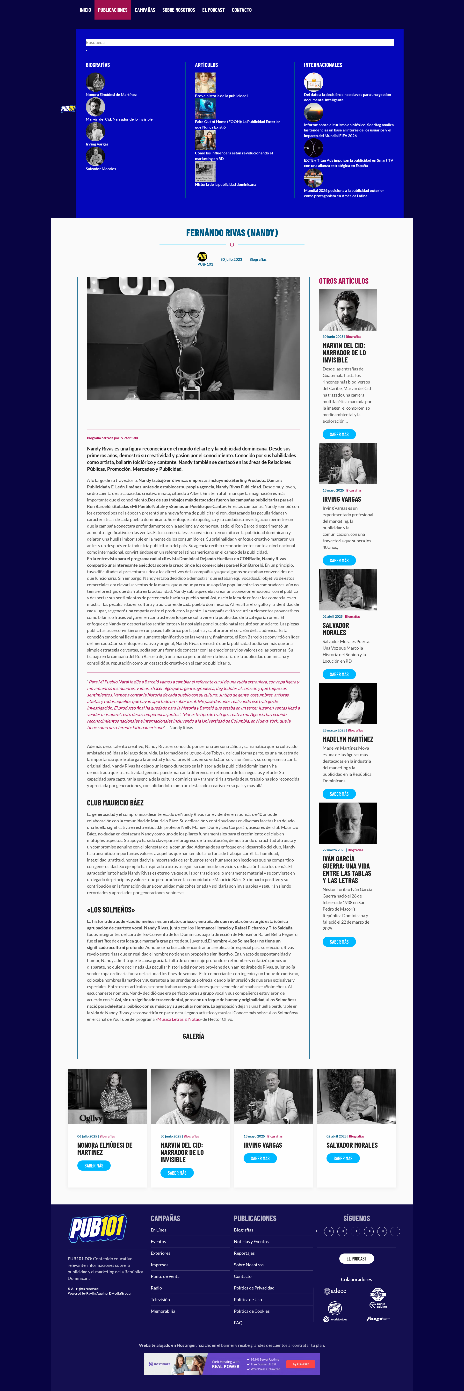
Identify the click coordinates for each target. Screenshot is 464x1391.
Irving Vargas (342, 498)
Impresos (159, 1264)
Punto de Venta (165, 1276)
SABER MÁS (339, 434)
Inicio (85, 10)
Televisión (160, 1299)
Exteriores (160, 1253)
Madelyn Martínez (348, 738)
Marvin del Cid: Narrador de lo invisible (344, 352)
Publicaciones (113, 10)
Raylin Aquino (97, 1293)
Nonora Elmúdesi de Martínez (104, 1148)
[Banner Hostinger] (232, 1363)
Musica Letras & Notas (178, 1019)
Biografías (258, 259)
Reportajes (244, 1253)
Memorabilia (163, 1311)
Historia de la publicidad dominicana (225, 184)
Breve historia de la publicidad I (221, 95)
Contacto (242, 10)
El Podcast (213, 10)
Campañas (145, 10)
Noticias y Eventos (251, 1241)
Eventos (158, 1241)
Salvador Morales (336, 629)
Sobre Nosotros (178, 10)
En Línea (159, 1229)
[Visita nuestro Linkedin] (395, 1231)
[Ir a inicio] (98, 1228)
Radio (156, 1287)
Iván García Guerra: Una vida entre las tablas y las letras (347, 869)
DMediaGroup (119, 1293)
